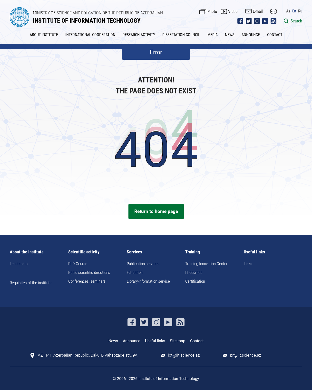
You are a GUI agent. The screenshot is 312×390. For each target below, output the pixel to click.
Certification (195, 281)
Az (288, 11)
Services (134, 252)
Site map (177, 341)
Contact (197, 341)
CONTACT (274, 34)
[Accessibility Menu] (273, 11)
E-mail (258, 11)
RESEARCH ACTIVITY (139, 34)
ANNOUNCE (251, 34)
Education (135, 272)
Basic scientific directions (89, 272)
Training (192, 252)
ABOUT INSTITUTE (44, 34)
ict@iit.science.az (184, 355)
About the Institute (27, 252)
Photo (212, 11)
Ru (300, 11)
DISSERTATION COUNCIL (181, 34)
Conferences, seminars (87, 281)
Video (233, 11)
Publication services (143, 263)
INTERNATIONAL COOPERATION (90, 34)
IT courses (193, 272)
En (294, 11)
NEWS (229, 34)
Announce (131, 341)
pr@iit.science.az (245, 355)
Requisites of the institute (30, 282)
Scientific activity (83, 252)
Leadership (19, 263)
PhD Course (77, 263)
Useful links (254, 252)
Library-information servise (148, 281)
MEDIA (212, 34)
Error (156, 52)
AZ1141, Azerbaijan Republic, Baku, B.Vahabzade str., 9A (87, 355)
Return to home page (156, 211)
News (113, 341)
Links (248, 263)
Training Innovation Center (206, 263)
